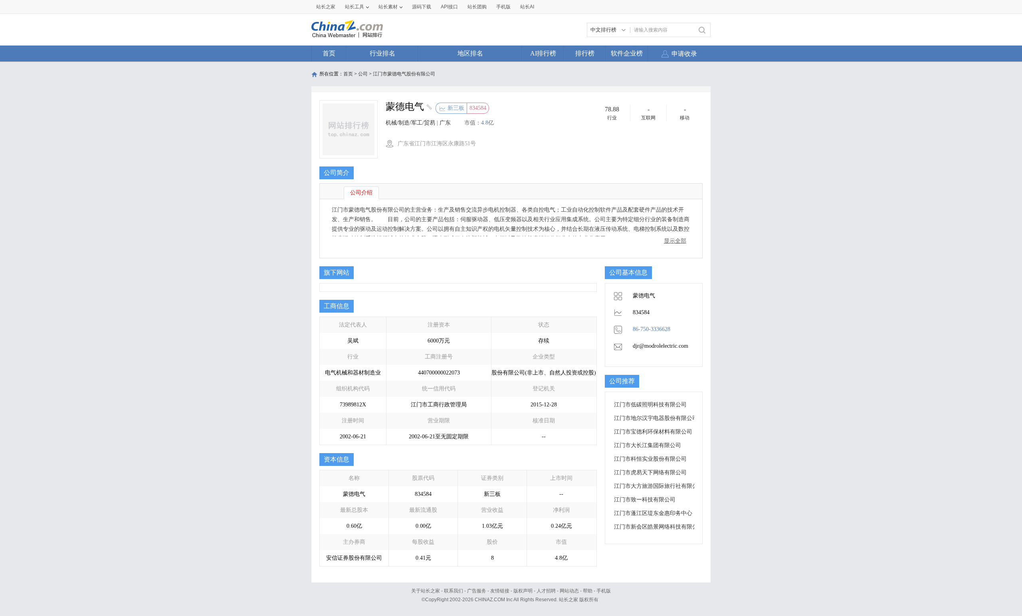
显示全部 (675, 241)
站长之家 (325, 7)
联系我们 (453, 591)
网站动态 (569, 591)
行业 (612, 118)
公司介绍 (361, 193)
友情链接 (499, 591)
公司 (363, 74)
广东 (445, 123)
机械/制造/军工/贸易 (410, 123)
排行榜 (584, 53)
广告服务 (476, 591)
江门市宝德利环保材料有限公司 (653, 432)
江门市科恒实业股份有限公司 (650, 459)
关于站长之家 (425, 591)
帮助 (587, 591)
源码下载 (421, 7)
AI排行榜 (543, 53)
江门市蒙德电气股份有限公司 (404, 74)
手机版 (603, 591)
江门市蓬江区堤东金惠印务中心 (653, 513)
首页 (329, 53)
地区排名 (470, 53)
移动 (684, 118)
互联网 (648, 118)
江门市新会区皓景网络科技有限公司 (658, 527)
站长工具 (354, 7)
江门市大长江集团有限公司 (647, 445)
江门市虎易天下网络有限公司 (650, 472)
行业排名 (382, 53)
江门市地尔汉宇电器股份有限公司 (656, 418)
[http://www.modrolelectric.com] (428, 108)
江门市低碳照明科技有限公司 (650, 405)
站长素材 (388, 7)
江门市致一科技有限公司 (644, 500)
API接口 (449, 7)
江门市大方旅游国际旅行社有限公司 (658, 486)
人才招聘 (546, 591)
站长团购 (477, 7)
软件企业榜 (627, 53)
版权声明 (523, 591)
